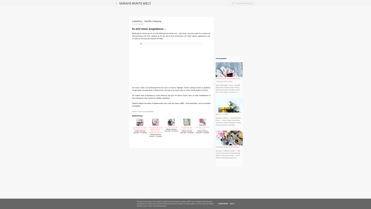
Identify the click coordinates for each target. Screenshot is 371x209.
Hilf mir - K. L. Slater (222, 114)
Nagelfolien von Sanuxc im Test (186, 128)
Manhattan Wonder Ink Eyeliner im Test (140, 128)
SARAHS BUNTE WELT (135, 3)
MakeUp (141, 24)
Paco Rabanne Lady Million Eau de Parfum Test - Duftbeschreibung (155, 129)
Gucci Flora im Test (171, 127)
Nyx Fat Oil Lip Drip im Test (202, 128)
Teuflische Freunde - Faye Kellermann (228, 147)
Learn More (223, 204)
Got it (232, 204)
